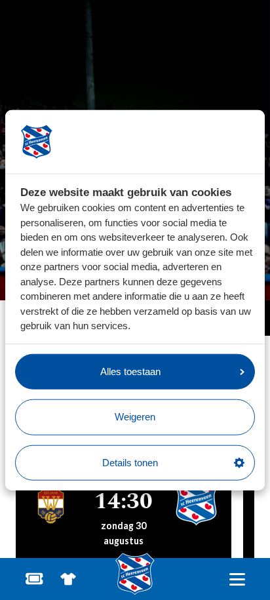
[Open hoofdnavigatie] (237, 579)
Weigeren (135, 416)
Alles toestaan (130, 370)
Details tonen (130, 462)
